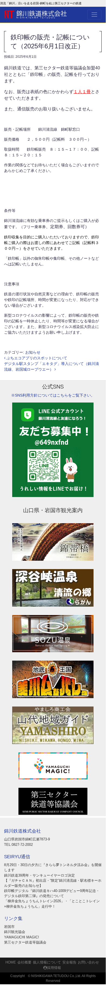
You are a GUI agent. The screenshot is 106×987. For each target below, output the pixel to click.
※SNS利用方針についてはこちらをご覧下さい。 (53, 395)
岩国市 (9, 927)
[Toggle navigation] (94, 14)
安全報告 (69, 962)
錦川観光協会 (14, 932)
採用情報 (54, 968)
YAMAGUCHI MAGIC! (21, 937)
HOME (10, 962)
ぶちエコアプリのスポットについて (36, 358)
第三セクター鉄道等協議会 (25, 942)
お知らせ (32, 352)
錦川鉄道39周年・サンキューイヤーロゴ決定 (39, 875)
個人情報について (47, 962)
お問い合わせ (88, 962)
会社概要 (24, 962)
